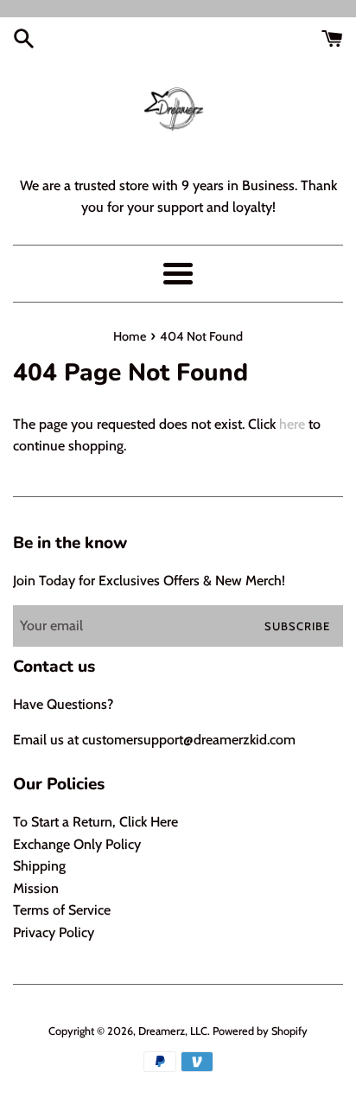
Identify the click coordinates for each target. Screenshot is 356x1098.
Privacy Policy (53, 932)
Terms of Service (62, 910)
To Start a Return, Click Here (95, 822)
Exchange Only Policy (77, 844)
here (292, 424)
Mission (36, 888)
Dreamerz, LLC (172, 1031)
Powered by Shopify (260, 1031)
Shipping (39, 866)
